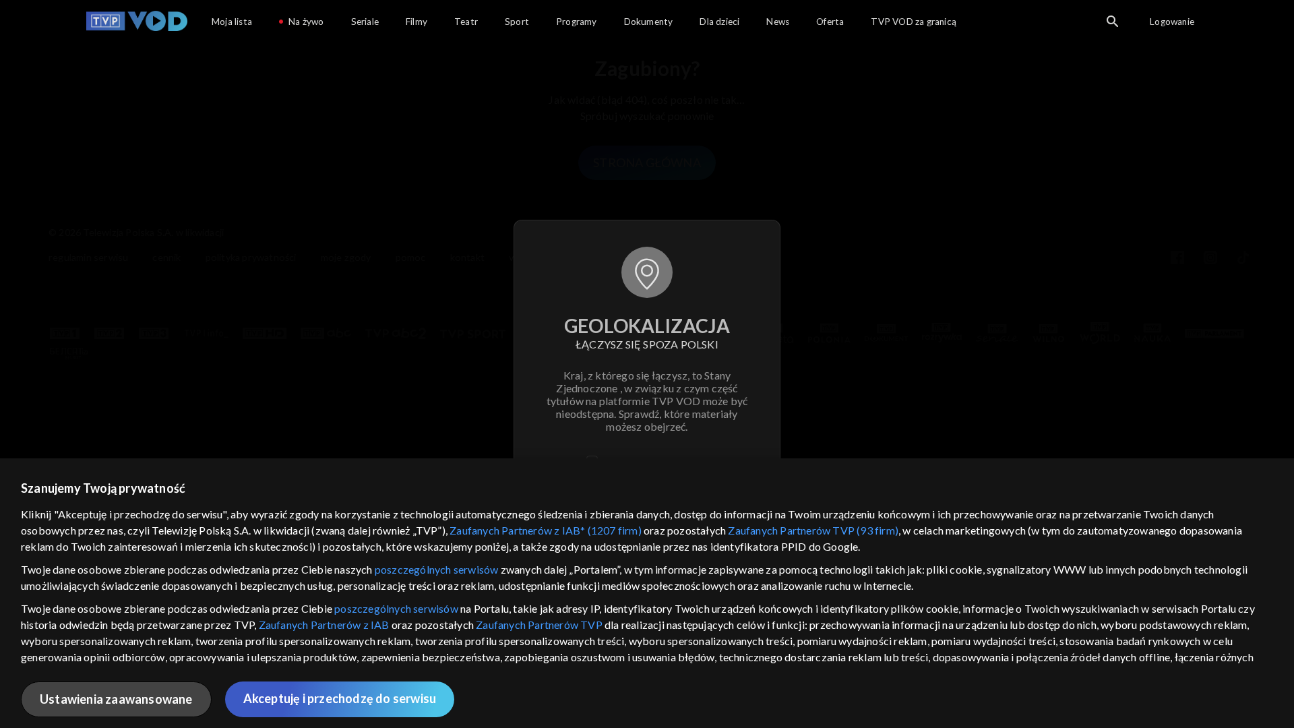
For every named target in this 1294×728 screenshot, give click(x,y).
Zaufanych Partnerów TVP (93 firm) (813, 530)
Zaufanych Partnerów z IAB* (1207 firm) (546, 530)
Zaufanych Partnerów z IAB (324, 624)
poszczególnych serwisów (437, 569)
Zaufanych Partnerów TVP (539, 624)
